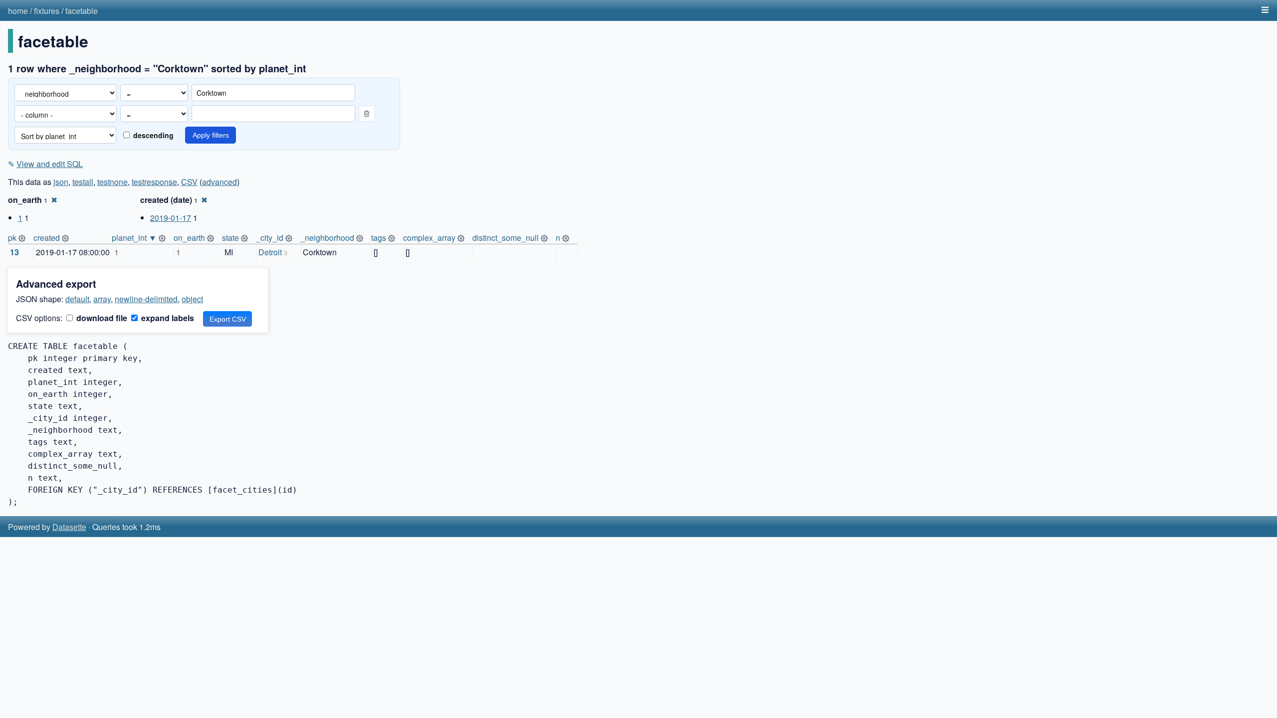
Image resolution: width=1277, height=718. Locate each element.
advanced (219, 181)
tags (378, 237)
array (102, 299)
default (77, 299)
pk (12, 237)
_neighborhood (327, 237)
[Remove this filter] (367, 114)
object (192, 299)
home (18, 10)
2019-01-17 (170, 217)
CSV (189, 181)
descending (152, 135)
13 (14, 252)
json (60, 181)
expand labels (166, 318)
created (46, 237)
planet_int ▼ (134, 237)
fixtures (46, 10)
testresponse (154, 181)
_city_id (269, 237)
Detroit (270, 252)
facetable (81, 10)
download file (100, 318)
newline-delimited (146, 299)
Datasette (69, 527)
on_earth (189, 237)
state (230, 237)
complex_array (429, 237)
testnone (112, 181)
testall (82, 181)
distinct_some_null (505, 237)
